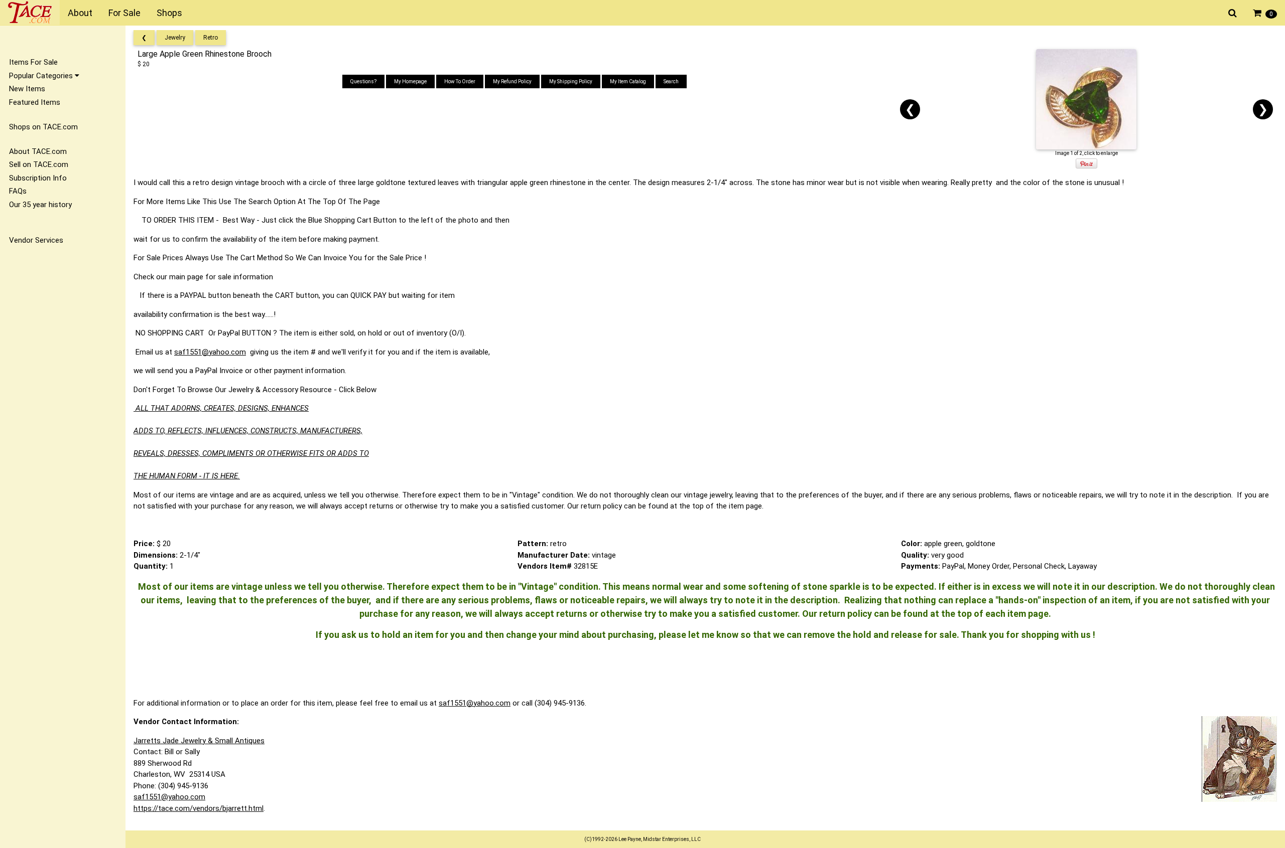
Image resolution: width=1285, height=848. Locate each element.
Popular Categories (42, 75)
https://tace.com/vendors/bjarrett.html (199, 808)
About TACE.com (38, 151)
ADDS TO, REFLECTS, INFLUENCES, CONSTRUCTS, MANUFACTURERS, (248, 430)
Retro (210, 37)
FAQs (18, 191)
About (80, 13)
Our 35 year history (40, 204)
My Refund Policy (512, 81)
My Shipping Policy (570, 81)
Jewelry (175, 37)
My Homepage (410, 81)
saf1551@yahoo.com (210, 352)
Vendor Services (36, 240)
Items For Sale (33, 62)
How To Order (459, 81)
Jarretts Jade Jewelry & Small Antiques (199, 740)
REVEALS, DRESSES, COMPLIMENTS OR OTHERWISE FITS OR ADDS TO (251, 453)
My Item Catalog (628, 81)
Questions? (363, 81)
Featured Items (34, 102)
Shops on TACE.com (43, 126)
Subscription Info (38, 178)
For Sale (124, 13)
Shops (169, 13)
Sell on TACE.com (38, 164)
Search (671, 81)
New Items (27, 88)
